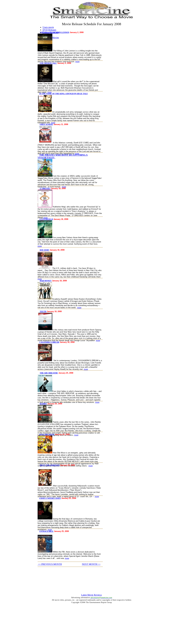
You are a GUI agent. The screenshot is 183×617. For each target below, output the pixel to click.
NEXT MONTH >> (91, 564)
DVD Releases (49, 30)
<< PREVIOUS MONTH (50, 564)
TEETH (43, 311)
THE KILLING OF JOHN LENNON (54, 32)
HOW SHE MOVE (46, 434)
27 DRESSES (45, 188)
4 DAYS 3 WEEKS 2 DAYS (50, 498)
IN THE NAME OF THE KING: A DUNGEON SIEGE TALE (63, 94)
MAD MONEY (45, 281)
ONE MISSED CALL (48, 63)
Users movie (48, 27)
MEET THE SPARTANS (49, 465)
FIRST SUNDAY (46, 124)
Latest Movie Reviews (91, 595)
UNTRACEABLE (46, 531)
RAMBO (43, 404)
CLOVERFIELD (46, 219)
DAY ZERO (44, 250)
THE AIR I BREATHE (49, 373)
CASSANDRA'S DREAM (49, 342)
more (77, 61)
